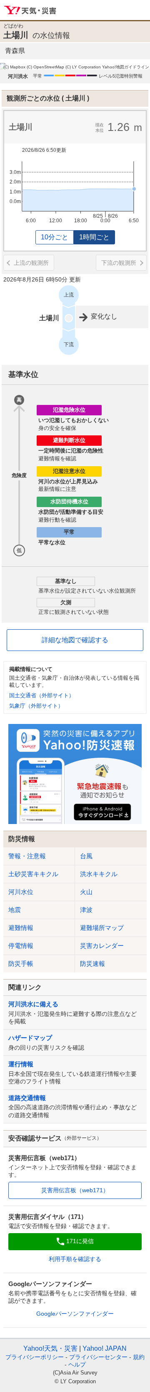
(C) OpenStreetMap (45, 67)
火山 (86, 891)
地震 (14, 909)
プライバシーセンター (98, 1357)
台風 (86, 855)
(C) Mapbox (14, 67)
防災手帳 (20, 963)
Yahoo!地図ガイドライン (125, 67)
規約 (139, 1357)
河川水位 (20, 891)
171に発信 (80, 1241)
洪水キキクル (99, 873)
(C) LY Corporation (83, 67)
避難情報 (20, 927)
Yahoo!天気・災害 (30, 10)
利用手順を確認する (75, 1259)
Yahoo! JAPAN (104, 1348)
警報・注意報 (27, 855)
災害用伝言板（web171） (75, 1190)
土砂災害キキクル (33, 873)
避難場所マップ (102, 927)
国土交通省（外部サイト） (41, 695)
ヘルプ (77, 1364)
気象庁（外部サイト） (36, 706)
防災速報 (92, 963)
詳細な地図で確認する (75, 639)
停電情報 (20, 945)
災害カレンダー (102, 945)
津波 (86, 909)
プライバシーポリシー (34, 1357)
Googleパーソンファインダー (75, 1313)
